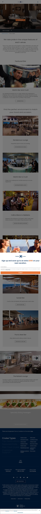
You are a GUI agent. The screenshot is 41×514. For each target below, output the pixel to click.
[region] (20, 511)
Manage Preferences (20, 512)
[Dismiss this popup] (40, 241)
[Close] (39, 510)
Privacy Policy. (8, 269)
